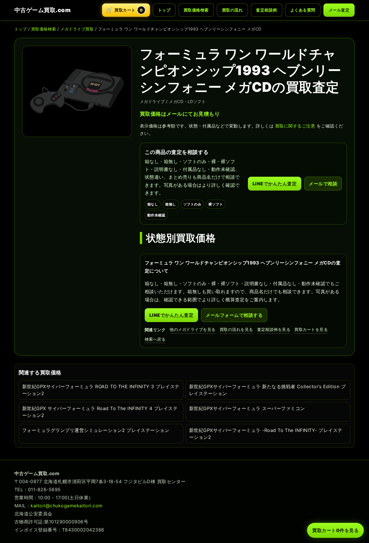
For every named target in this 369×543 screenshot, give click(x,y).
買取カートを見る (311, 329)
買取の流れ (232, 9)
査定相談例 (266, 9)
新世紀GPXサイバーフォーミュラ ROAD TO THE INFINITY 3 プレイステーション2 (101, 390)
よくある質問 (302, 9)
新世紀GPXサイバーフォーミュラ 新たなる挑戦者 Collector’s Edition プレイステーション (267, 390)
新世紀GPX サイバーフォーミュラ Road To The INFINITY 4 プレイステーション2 (100, 411)
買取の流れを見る (236, 329)
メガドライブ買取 (77, 28)
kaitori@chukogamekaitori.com (66, 505)
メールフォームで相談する (234, 315)
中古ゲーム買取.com (42, 10)
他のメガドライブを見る (192, 329)
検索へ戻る (155, 339)
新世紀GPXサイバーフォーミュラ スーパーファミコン (247, 408)
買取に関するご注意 (295, 126)
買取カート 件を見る (335, 530)
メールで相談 (323, 183)
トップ (164, 9)
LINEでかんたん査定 (275, 183)
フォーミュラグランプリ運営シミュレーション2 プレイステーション (95, 430)
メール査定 (339, 9)
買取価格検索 (196, 9)
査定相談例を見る (274, 329)
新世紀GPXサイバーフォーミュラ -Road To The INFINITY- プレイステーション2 (265, 433)
